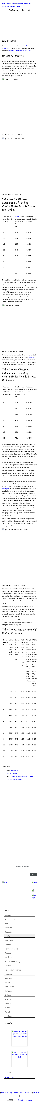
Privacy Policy (6, 1092)
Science (8, 999)
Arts (6, 924)
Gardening (9, 957)
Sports (7, 1008)
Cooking (8, 953)
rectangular (5, 488)
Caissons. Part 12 (15, 771)
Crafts (7, 936)
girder (32, 484)
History (8, 966)
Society (8, 1004)
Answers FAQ (9, 1077)
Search (36, 1092)
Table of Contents (12, 773)
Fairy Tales (9, 940)
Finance (8, 945)
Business (8, 928)
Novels (7, 982)
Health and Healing (12, 961)
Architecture (10, 919)
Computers (9, 932)
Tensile (17, 217)
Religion (8, 995)
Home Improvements (13, 970)
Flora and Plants (11, 949)
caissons (31, 357)
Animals (8, 915)
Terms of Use (18, 1092)
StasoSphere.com (25, 1100)
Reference (9, 991)
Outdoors (8, 1016)
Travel (7, 1012)
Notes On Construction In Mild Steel (19, 51)
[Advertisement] (19, 24)
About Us (28, 1092)
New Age (8, 978)
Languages (9, 974)
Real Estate (9, 987)
